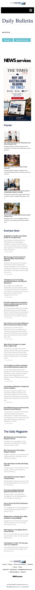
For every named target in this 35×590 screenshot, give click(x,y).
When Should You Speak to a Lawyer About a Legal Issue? (15, 345)
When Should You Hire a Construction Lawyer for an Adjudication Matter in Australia (17, 191)
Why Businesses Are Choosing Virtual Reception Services (15, 438)
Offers (20, 567)
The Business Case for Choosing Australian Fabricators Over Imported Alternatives (15, 281)
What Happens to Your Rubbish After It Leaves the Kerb (15, 530)
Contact (4, 564)
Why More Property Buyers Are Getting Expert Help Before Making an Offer (17, 143)
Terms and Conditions (20, 564)
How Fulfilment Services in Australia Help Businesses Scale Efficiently (16, 408)
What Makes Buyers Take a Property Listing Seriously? (15, 167)
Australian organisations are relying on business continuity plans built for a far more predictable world (15, 304)
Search (8, 40)
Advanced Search (22, 40)
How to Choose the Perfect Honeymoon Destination (16, 504)
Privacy (10, 564)
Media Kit (23, 572)
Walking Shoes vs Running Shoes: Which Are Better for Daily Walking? (15, 517)
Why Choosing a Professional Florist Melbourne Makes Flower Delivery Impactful (15, 258)
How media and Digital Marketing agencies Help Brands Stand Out (14, 491)
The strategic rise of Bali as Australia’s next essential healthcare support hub (16, 366)
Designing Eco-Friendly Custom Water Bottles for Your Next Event (15, 236)
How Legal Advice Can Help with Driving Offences (16, 464)
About (15, 567)
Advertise (30, 564)
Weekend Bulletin (14, 572)
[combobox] (14, 35)
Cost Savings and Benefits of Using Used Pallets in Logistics (16, 387)
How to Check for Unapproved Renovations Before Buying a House (17, 215)
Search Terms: (6, 32)
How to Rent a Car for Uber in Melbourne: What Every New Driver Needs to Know (16, 324)
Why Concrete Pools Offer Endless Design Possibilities (14, 451)
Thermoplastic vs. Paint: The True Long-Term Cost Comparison (16, 544)
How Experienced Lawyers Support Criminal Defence (14, 477)
